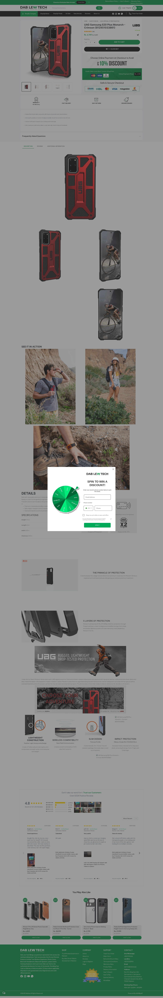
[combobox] (88, 508)
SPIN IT (97, 525)
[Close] (113, 469)
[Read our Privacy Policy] (111, 519)
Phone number (88, 502)
